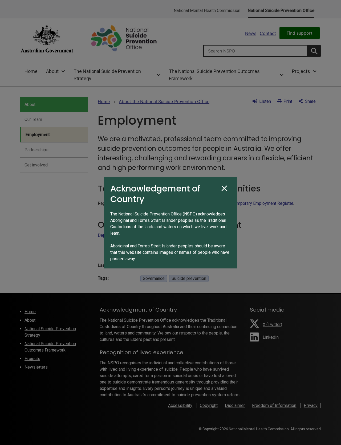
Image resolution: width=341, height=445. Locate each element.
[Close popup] (224, 188)
